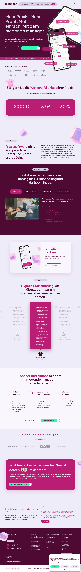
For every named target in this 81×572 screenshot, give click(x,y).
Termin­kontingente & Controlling (52, 540)
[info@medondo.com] (15, 548)
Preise (47, 547)
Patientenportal (49, 219)
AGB (41, 568)
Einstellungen (74, 566)
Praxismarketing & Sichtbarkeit (52, 214)
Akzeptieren (55, 566)
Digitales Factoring (34, 544)
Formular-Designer (49, 217)
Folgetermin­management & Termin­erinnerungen (36, 546)
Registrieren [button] (43, 58)
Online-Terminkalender (50, 210)
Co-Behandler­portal (35, 536)
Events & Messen (65, 535)
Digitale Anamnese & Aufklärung (53, 212)
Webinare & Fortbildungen (67, 534)
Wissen (47, 549)
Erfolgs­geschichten (50, 545)
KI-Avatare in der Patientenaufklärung (54, 221)
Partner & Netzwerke (66, 544)
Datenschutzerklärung (69, 562)
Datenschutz (36, 568)
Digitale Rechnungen (35, 542)
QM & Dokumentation (50, 537)
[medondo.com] (71, 4)
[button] (12, 48)
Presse (63, 549)
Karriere (63, 547)
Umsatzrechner (65, 538)
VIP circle (64, 548)
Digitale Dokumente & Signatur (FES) (37, 539)
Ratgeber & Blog (65, 537)
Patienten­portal (34, 550)
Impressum (30, 568)
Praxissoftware (34, 534)
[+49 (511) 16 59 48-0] (15, 545)
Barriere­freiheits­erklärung (48, 568)
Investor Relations (65, 545)
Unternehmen (65, 541)
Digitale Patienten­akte (35, 541)
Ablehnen (65, 566)
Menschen (64, 542)
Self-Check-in (49, 538)
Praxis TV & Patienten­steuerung (52, 534)
